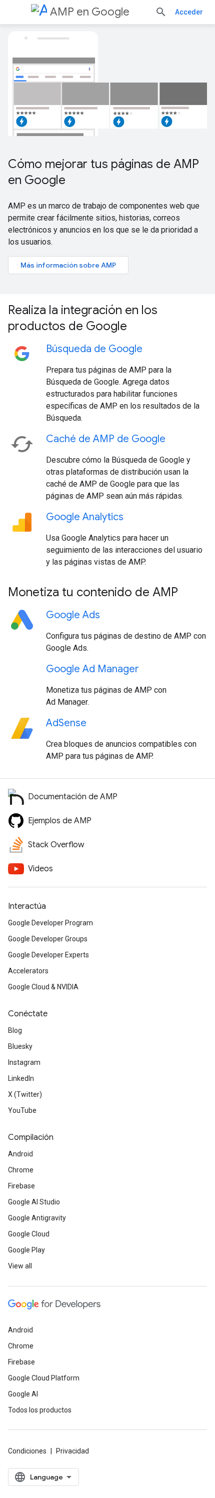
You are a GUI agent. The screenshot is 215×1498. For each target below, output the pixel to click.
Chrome (21, 1170)
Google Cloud (29, 1234)
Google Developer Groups (48, 939)
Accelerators (28, 971)
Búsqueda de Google (94, 349)
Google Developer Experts (48, 955)
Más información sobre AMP (68, 265)
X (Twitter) (25, 1094)
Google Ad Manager (92, 669)
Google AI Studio (34, 1202)
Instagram (24, 1062)
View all (20, 1266)
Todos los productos (40, 1410)
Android (20, 1154)
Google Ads (73, 615)
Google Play (26, 1250)
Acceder (189, 12)
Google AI (23, 1394)
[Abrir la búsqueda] (161, 12)
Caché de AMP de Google (106, 439)
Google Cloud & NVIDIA (43, 987)
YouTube (22, 1110)
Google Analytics (85, 517)
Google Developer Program (50, 923)
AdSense (66, 723)
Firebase (21, 1186)
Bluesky (20, 1046)
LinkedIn (21, 1078)
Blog (15, 1030)
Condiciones (27, 1451)
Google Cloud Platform (44, 1378)
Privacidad (72, 1451)
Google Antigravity (37, 1218)
